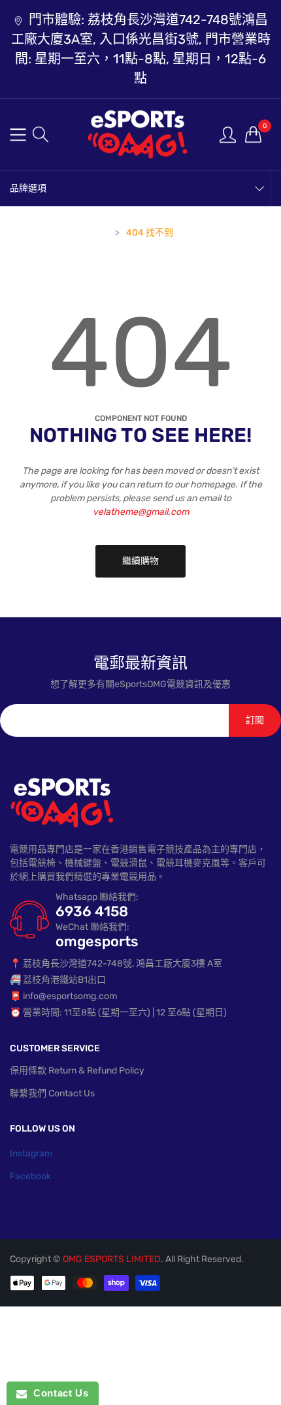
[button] (40, 134)
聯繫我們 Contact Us (52, 1093)
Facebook (30, 1176)
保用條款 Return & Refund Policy (77, 1070)
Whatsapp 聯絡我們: (97, 897)
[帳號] (228, 134)
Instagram (31, 1153)
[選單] (18, 135)
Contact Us (57, 1392)
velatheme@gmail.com (141, 511)
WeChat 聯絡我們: (92, 927)
